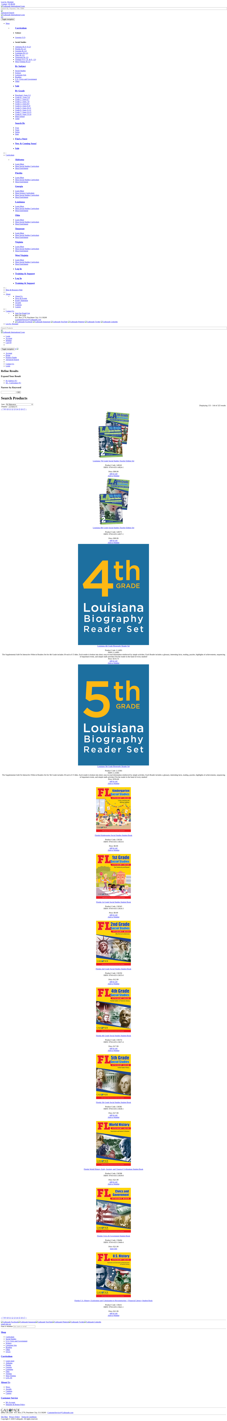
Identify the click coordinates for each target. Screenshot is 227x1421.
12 (12, 409)
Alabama (19, 159)
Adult (17, 119)
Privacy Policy (14, 1417)
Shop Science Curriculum (24, 193)
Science (18, 73)
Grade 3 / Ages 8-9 (22, 104)
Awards (18, 303)
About (8, 294)
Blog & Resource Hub (14, 290)
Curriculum (21, 28)
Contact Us (10, 311)
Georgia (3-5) (20, 37)
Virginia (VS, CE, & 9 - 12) (25, 60)
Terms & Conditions (29, 1417)
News (8, 1387)
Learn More (19, 164)
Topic (17, 130)
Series (17, 132)
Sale (17, 86)
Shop (8, 23)
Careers (18, 307)
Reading (18, 77)
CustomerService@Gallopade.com (28, 320)
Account (9, 338)
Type (17, 128)
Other (17, 81)
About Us (18, 296)
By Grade (20, 91)
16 (22, 409)
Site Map (4, 1417)
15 (19, 409)
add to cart (113, 474)
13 (15, 409)
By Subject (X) (11, 381)
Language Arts (20, 75)
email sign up (6, 1324)
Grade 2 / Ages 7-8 (22, 102)
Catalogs (18, 305)
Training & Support (25, 273)
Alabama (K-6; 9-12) (23, 47)
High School (20, 116)
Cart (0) (8, 343)
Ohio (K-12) (19, 55)
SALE (8, 1352)
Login (8, 336)
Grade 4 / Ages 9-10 (22, 106)
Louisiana (20, 202)
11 (10, 409)
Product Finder (11, 357)
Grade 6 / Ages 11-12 (23, 110)
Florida (18, 173)
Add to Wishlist (113, 476)
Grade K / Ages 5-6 (22, 97)
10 (8, 409)
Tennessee (19, 228)
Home (8, 355)
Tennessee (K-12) (21, 57)
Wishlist (9, 341)
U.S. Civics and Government (26, 79)
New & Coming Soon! (26, 143)
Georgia (19, 186)
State (17, 134)
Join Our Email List (22, 313)
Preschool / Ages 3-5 (23, 95)
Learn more (10, 1361)
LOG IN (9, 1378)
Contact (4, 4)
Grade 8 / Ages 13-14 (23, 114)
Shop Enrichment (21, 168)
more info (113, 1249)
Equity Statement (21, 301)
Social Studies (20, 71)
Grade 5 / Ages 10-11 (23, 108)
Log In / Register (7, 2)
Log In (18, 269)
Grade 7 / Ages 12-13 (23, 112)
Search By (20, 123)
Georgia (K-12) (21, 51)
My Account (10, 1402)
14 (17, 409)
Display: (4, 407)
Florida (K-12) (20, 49)
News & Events (21, 298)
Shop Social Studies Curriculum (27, 166)
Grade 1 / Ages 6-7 (22, 100)
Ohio (17, 215)
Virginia (19, 242)
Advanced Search (7, 13)
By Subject (20, 66)
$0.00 (11, 4)
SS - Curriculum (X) (13, 383)
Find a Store (21, 139)
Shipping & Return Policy (15, 1405)
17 (24, 409)
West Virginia (21, 255)
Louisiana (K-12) (21, 53)
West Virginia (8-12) (22, 62)
